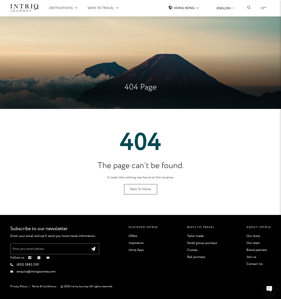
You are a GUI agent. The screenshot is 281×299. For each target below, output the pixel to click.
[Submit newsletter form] (93, 248)
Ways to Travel (101, 8)
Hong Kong (184, 8)
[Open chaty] (269, 288)
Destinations (61, 8)
